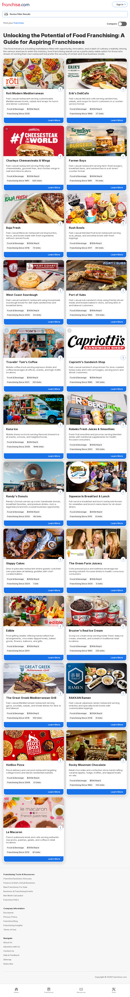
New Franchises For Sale (15, 887)
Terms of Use (9, 929)
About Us (7, 942)
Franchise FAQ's (11, 900)
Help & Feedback (11, 955)
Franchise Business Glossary (17, 878)
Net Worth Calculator (13, 895)
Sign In (119, 4)
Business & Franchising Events (18, 891)
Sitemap (7, 959)
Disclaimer (8, 912)
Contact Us (8, 951)
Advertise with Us (11, 947)
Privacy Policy (10, 917)
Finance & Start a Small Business (19, 883)
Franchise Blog (10, 921)
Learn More (54, 120)
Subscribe (8, 964)
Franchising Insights (13, 925)
